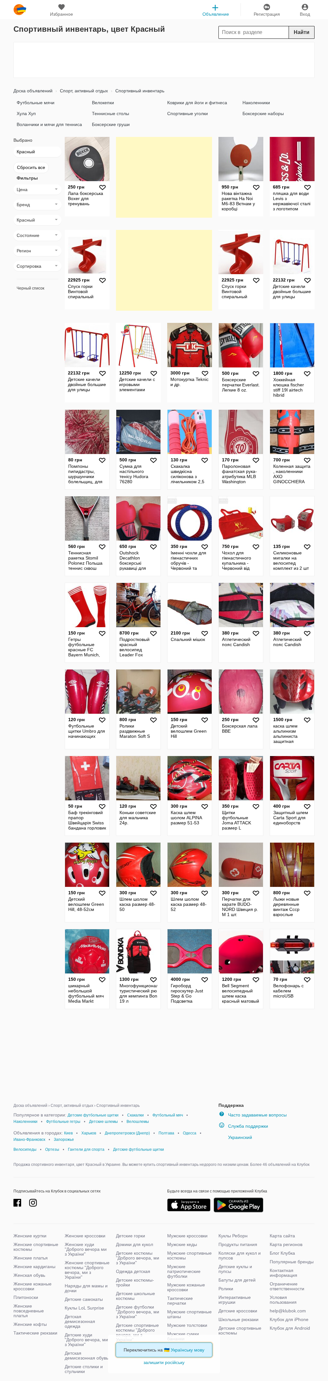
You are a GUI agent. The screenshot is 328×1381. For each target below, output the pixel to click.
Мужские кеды (182, 1244)
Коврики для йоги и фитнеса (197, 102)
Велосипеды (25, 1149)
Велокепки (103, 102)
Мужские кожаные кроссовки (186, 1287)
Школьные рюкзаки (238, 1319)
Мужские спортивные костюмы (189, 1255)
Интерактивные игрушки (234, 1300)
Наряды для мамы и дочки (86, 1288)
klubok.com (19, 9)
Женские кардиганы (34, 1266)
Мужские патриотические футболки (184, 1271)
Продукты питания (237, 1244)
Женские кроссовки (85, 1235)
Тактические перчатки (180, 1301)
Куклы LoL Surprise (84, 1307)
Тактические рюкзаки (35, 1332)
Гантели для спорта (86, 1149)
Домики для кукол (134, 1244)
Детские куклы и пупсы (235, 1269)
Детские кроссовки (237, 1310)
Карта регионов (286, 1244)
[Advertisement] (164, 60)
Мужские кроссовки (187, 1235)
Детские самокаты (84, 1299)
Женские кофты (30, 1324)
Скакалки (135, 1115)
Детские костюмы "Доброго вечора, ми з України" (137, 1257)
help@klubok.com (288, 1310)
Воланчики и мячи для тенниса (49, 124)
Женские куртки (29, 1235)
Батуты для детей (237, 1280)
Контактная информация (283, 1273)
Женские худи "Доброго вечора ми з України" (86, 1249)
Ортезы (52, 1149)
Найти (301, 32)
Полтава (166, 1133)
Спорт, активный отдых (83, 90)
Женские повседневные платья (28, 1310)
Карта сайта (282, 1235)
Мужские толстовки (187, 1325)
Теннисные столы (110, 113)
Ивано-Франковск (29, 1139)
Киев (68, 1133)
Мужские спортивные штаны (189, 1314)
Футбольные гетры (63, 1121)
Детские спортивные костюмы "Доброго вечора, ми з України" (137, 1332)
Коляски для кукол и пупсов (239, 1255)
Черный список (30, 288)
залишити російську (164, 1362)
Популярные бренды (292, 1261)
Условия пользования (283, 1300)
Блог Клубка (282, 1253)
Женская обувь (29, 1275)
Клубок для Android (290, 1328)
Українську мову (187, 1349)
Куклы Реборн (233, 1235)
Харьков (88, 1133)
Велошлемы (138, 1121)
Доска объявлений (33, 90)
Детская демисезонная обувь (86, 1355)
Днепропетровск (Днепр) (127, 1133)
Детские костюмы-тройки (135, 1282)
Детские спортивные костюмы (239, 1330)
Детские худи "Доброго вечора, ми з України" (86, 1339)
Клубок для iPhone (289, 1319)
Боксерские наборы (263, 113)
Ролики (225, 1288)
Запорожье (64, 1139)
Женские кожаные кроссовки (32, 1286)
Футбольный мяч (167, 1115)
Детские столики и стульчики (84, 1369)
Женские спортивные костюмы (35, 1247)
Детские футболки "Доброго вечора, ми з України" (137, 1311)
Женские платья (30, 1257)
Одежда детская (133, 1271)
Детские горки (130, 1235)
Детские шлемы (103, 1121)
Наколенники (256, 102)
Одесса (189, 1133)
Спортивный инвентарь (139, 90)
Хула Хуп (26, 113)
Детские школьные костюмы (135, 1296)
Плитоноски (25, 1297)
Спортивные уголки (187, 113)
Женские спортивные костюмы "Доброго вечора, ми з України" (87, 1270)
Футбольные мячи (35, 102)
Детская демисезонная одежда (80, 1321)
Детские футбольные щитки (93, 1115)
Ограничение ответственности (287, 1286)
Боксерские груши (111, 124)
